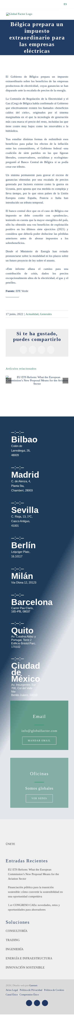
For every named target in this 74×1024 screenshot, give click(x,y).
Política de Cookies (54, 990)
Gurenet (33, 985)
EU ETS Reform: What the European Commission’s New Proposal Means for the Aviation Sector (33, 874)
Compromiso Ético (29, 994)
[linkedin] (45, 1003)
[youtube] (37, 1003)
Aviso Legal (12, 990)
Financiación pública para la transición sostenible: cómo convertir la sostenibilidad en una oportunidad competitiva (35, 892)
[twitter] (29, 1003)
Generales (46, 314)
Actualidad (32, 314)
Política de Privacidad (31, 990)
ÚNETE (10, 844)
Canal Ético (12, 994)
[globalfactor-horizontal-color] (37, 828)
